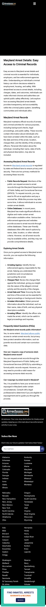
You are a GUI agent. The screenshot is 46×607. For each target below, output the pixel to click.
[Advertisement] (23, 31)
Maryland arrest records (22, 165)
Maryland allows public (30, 333)
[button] (34, 3)
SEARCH (20, 600)
